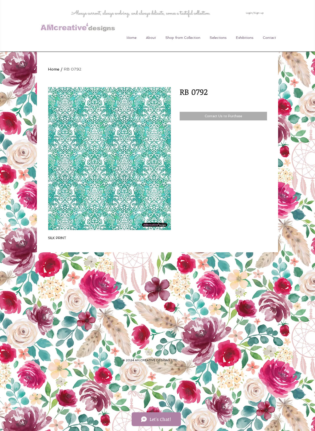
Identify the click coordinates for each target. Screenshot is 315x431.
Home (53, 69)
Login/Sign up (255, 13)
